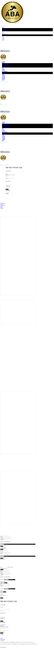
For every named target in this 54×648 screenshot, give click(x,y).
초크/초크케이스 (4, 71)
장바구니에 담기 (3, 622)
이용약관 (1, 638)
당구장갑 (3, 37)
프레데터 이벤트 (6, 30)
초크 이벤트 (6, 65)
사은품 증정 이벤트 (6, 28)
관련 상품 (1, 208)
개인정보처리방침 (2, 639)
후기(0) (1, 206)
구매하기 (2, 621)
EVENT (3, 27)
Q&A (2, 40)
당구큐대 (3, 61)
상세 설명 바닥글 (2, 205)
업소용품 (3, 39)
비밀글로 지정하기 (3, 581)
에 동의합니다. (5, 541)
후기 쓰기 (2, 549)
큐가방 (3, 32)
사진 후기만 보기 (3, 547)
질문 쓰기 (2, 569)
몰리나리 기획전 (6, 29)
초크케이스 (5, 35)
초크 (4, 34)
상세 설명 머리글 (2, 203)
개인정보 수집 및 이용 (3, 541)
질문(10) (1, 207)
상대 (2, 31)
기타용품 (3, 38)
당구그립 (3, 76)
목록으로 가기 (2, 582)
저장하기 (2, 546)
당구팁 (3, 36)
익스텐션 (3, 33)
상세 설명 (1, 204)
